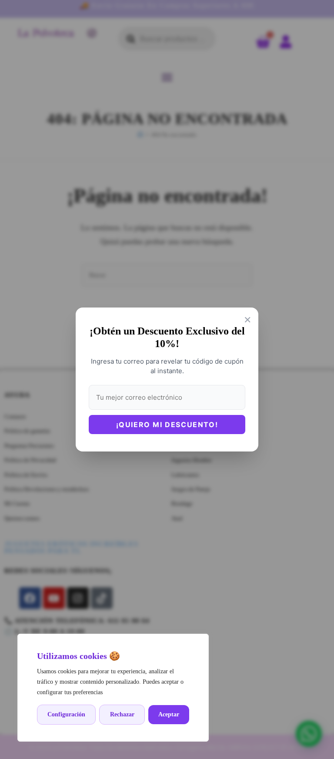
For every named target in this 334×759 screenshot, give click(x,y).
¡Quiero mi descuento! (167, 424)
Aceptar (168, 714)
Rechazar (122, 714)
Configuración (66, 714)
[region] (113, 688)
